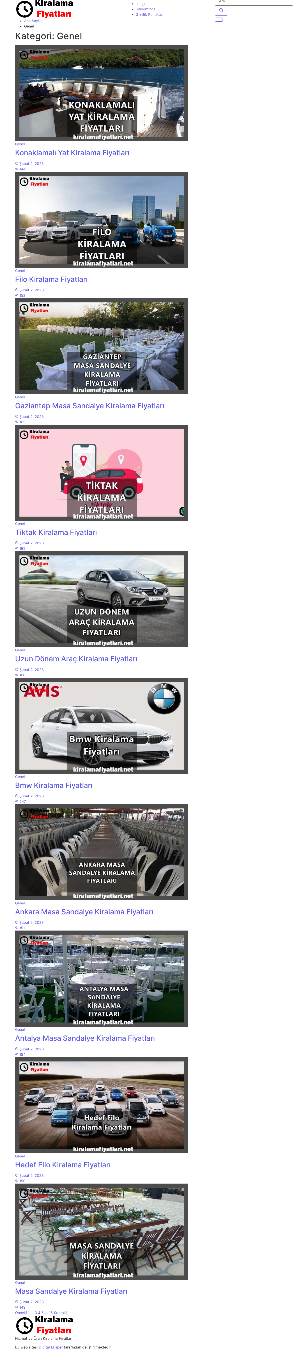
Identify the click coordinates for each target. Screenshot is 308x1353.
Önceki (21, 1312)
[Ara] (221, 11)
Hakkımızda (146, 9)
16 (51, 1312)
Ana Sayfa (32, 20)
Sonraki (60, 1312)
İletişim (141, 3)
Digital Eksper (51, 1347)
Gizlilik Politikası (149, 14)
